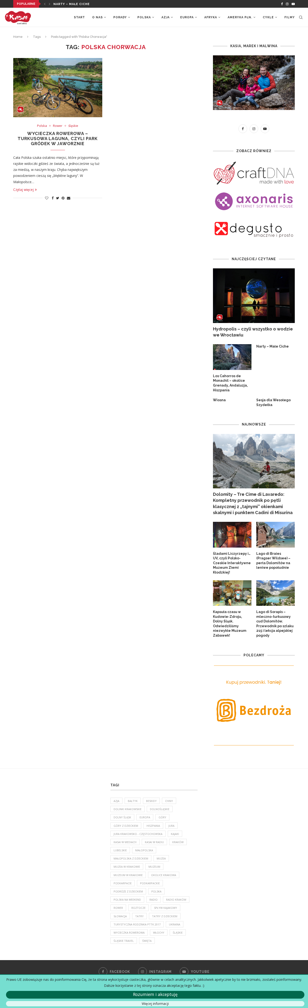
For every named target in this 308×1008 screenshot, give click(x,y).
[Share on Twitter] (57, 198)
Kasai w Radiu (154, 842)
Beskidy (151, 801)
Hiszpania (153, 825)
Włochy (158, 932)
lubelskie (120, 850)
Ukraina (174, 924)
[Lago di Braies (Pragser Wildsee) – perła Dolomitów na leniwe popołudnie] (275, 535)
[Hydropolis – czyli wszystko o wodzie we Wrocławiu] (254, 295)
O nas (97, 17)
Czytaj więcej (23, 189)
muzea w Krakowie (127, 866)
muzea (161, 858)
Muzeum (154, 866)
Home (18, 37)
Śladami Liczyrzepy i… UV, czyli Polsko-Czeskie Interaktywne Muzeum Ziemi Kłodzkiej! (232, 563)
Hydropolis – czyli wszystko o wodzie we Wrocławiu (253, 331)
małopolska (144, 850)
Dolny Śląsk (122, 817)
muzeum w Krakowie (128, 875)
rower (118, 908)
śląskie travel (124, 941)
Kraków (178, 842)
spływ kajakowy (165, 908)
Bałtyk (133, 801)
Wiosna (219, 400)
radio (153, 899)
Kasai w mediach (125, 842)
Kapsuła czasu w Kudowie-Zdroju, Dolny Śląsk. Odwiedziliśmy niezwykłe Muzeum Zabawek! (229, 623)
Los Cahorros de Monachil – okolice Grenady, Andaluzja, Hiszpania (230, 383)
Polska (144, 17)
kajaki (175, 834)
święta (147, 941)
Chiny (169, 801)
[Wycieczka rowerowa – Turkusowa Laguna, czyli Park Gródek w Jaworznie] (57, 87)
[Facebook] (282, 4)
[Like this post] (46, 198)
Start (79, 17)
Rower (57, 126)
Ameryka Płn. (240, 17)
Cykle (268, 17)
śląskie (73, 126)
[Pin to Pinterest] (63, 198)
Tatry (139, 916)
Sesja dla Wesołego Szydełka (273, 402)
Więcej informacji (155, 1003)
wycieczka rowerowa (129, 932)
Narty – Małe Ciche (71, 4)
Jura (171, 825)
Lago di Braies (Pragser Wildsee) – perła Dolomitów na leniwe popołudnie (273, 561)
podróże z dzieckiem (128, 891)
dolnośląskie (159, 809)
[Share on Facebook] (53, 198)
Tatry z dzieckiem (164, 916)
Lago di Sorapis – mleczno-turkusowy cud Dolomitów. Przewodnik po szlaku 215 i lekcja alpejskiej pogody (275, 623)
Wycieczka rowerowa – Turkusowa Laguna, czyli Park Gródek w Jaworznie (58, 138)
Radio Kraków (176, 899)
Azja (165, 17)
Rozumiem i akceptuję (155, 994)
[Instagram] (287, 4)
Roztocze (138, 908)
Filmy (289, 17)
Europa (187, 17)
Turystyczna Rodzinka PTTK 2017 (137, 924)
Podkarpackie (150, 883)
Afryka (210, 17)
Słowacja (120, 916)
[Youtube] (293, 4)
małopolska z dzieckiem (131, 858)
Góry (162, 817)
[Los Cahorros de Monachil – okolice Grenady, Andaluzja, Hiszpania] (232, 357)
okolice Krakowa (163, 875)
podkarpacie (123, 883)
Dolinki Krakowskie (127, 809)
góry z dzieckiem (126, 825)
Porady (120, 17)
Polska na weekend (127, 899)
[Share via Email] (68, 198)
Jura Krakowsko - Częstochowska (138, 834)
